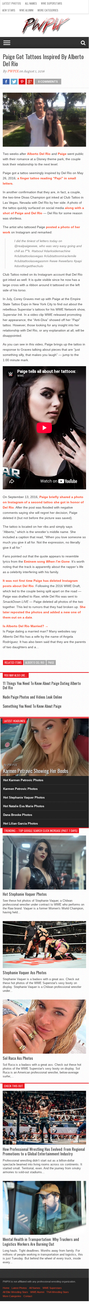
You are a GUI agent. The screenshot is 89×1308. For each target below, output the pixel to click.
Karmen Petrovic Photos (20, 789)
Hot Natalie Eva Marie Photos (23, 806)
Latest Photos (11, 3)
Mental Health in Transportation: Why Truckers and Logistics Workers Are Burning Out (41, 1241)
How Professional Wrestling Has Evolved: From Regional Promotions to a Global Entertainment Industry (44, 1151)
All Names (31, 3)
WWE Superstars (51, 3)
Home (6, 1288)
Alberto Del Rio (34, 662)
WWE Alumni (26, 10)
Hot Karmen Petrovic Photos (23, 780)
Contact (27, 1296)
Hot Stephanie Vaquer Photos (24, 797)
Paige (51, 662)
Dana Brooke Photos (17, 815)
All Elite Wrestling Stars (15, 1292)
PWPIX (12, 71)
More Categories (48, 10)
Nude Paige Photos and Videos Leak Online (32, 697)
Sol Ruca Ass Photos (18, 1058)
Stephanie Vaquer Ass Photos (24, 972)
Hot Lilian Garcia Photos (20, 823)
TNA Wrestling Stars (57, 1292)
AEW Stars (8, 10)
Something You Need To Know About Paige (32, 706)
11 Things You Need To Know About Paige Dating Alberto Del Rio (42, 685)
